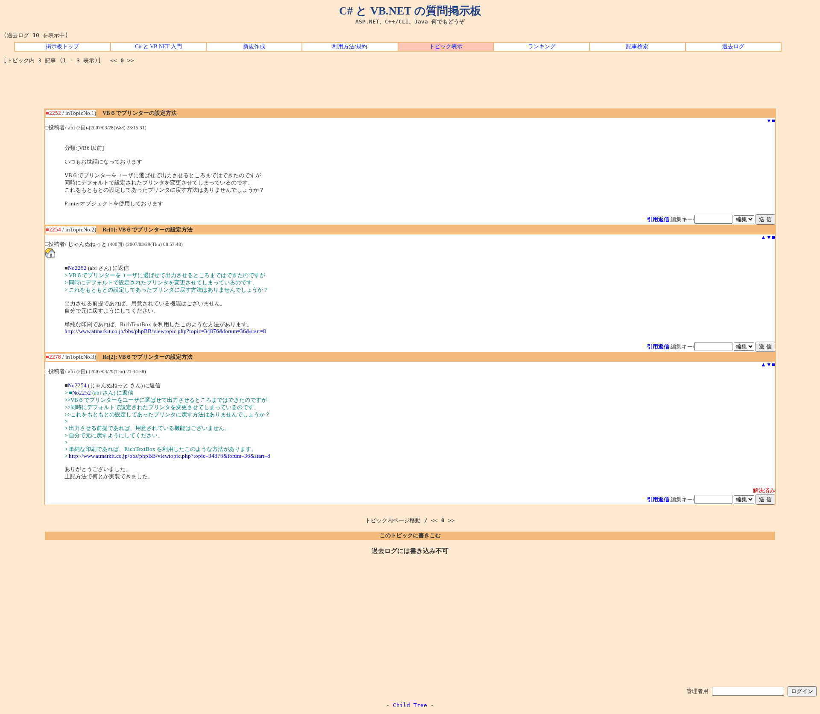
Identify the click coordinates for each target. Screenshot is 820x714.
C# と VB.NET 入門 (158, 47)
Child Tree (410, 705)
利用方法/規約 (349, 47)
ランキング (542, 47)
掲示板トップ (62, 47)
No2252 (77, 268)
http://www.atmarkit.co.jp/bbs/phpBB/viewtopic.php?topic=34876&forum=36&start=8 (165, 331)
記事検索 (637, 47)
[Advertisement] (410, 89)
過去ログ (733, 47)
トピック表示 (446, 47)
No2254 (77, 386)
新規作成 (254, 47)
